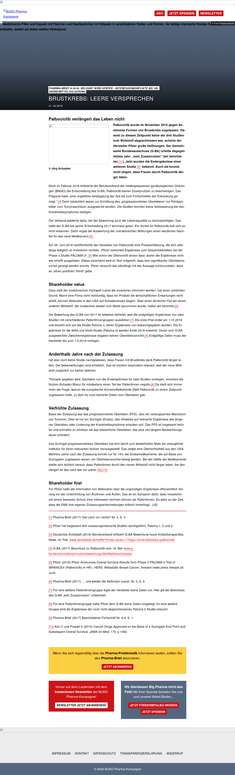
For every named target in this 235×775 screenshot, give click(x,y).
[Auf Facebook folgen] (84, 741)
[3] (59, 201)
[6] (176, 306)
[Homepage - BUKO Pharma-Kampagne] (20, 14)
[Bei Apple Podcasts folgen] (151, 741)
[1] (120, 161)
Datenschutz (104, 753)
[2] (138, 166)
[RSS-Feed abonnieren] (162, 741)
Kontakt (82, 753)
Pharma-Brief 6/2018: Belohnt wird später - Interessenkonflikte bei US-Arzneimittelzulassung (104, 89)
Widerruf (175, 753)
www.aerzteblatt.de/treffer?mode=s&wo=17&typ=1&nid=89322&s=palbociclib (122, 539)
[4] (91, 236)
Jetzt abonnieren (117, 667)
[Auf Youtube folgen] (106, 741)
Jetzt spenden (181, 13)
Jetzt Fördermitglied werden (153, 705)
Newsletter (211, 13)
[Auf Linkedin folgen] (117, 741)
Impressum (61, 753)
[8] (152, 384)
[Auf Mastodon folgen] (95, 741)
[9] (99, 470)
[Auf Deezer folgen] (140, 741)
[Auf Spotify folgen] (129, 741)
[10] (104, 470)
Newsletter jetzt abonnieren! (81, 705)
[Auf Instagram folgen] (73, 741)
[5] (90, 255)
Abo (159, 13)
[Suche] (229, 13)
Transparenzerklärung (141, 753)
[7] (132, 320)
